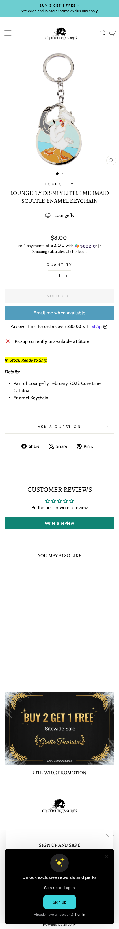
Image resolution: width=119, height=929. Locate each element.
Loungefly (59, 184)
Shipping (39, 251)
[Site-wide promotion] (59, 728)
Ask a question (59, 427)
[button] (59, 245)
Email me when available (59, 313)
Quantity (59, 264)
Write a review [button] (59, 523)
